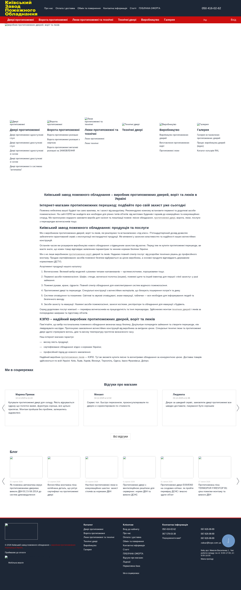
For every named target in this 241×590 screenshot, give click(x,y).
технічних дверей (181, 309)
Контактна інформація (115, 8)
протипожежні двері (164, 217)
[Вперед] (237, 408)
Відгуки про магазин (133, 558)
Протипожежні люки (169, 150)
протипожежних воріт (80, 254)
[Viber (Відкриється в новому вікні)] (185, 8)
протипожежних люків (72, 357)
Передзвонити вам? (171, 538)
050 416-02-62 (211, 8)
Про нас (48, 8)
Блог (14, 452)
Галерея (169, 19)
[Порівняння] (214, 20)
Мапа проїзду (207, 559)
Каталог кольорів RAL (208, 150)
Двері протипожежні (20, 19)
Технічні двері (127, 19)
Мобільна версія (16, 563)
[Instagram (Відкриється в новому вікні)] (169, 8)
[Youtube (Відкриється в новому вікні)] (177, 8)
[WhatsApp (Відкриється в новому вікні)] (189, 8)
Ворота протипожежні (53, 19)
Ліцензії (127, 562)
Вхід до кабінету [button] (131, 529)
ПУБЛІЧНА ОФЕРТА (149, 8)
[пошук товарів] (183, 19)
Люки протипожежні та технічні (92, 19)
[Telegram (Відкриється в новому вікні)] (181, 8)
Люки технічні (91, 143)
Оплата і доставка (65, 8)
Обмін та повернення (89, 8)
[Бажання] (221, 20)
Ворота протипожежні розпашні (62, 135)
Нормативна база (131, 566)
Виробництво (150, 19)
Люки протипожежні (94, 138)
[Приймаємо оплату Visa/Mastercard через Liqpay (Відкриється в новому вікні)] (29, 557)
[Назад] (3, 408)
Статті (133, 8)
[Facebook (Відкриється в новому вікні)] (173, 8)
